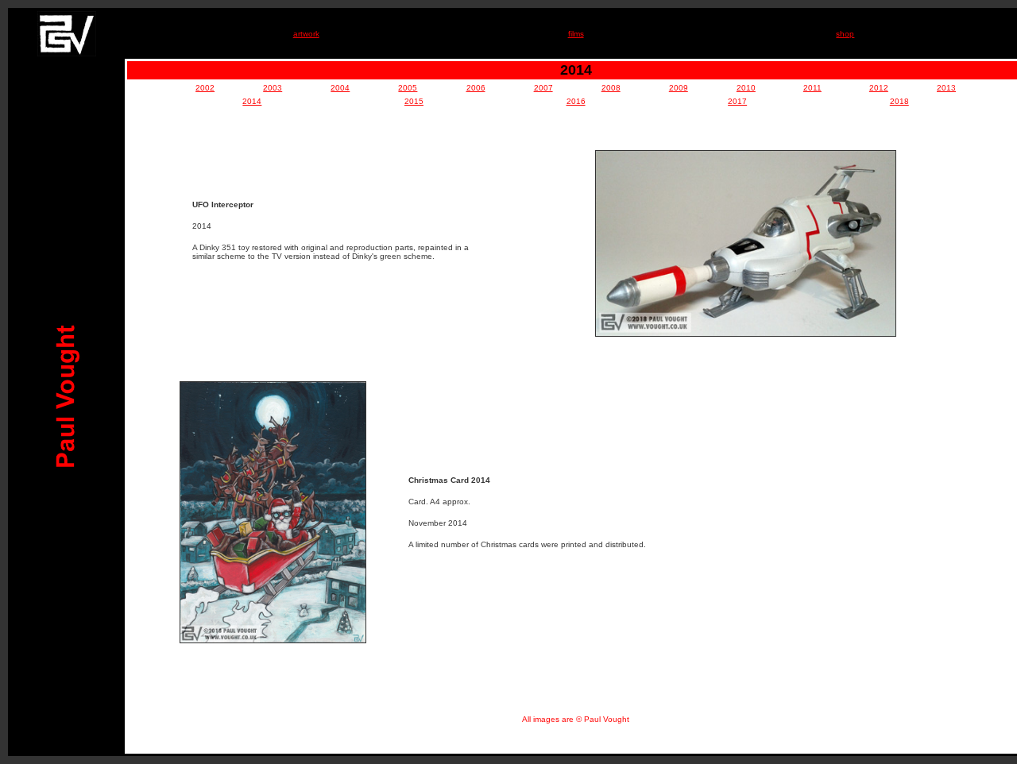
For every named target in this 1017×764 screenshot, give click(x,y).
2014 (251, 101)
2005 (407, 87)
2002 (205, 87)
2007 (543, 87)
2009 (678, 87)
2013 (946, 87)
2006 (475, 87)
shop (845, 33)
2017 (737, 101)
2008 (611, 87)
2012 (878, 87)
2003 (272, 87)
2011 (812, 87)
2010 (746, 87)
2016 (576, 101)
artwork (306, 33)
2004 (340, 87)
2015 (413, 101)
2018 (899, 101)
